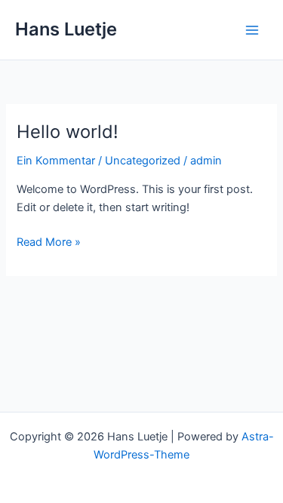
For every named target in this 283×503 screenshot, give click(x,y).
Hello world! (67, 132)
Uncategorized (142, 160)
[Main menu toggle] (252, 30)
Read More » (49, 243)
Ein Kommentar (56, 160)
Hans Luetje (66, 29)
